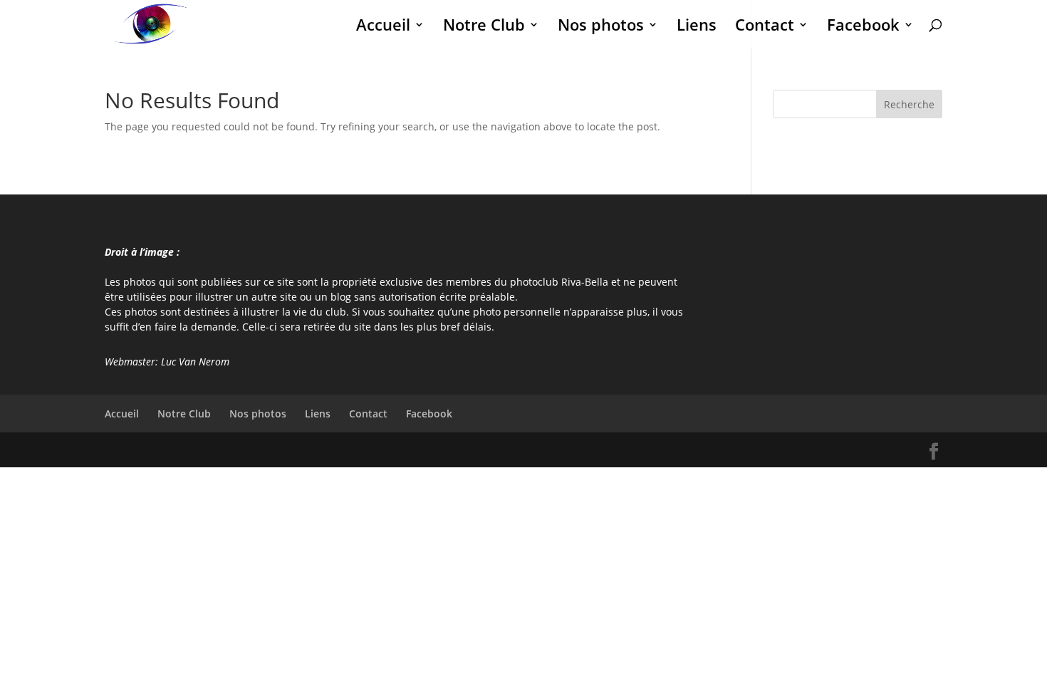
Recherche (909, 104)
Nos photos (601, 27)
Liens (697, 27)
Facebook (863, 27)
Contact (764, 27)
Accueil (383, 27)
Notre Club (484, 27)
